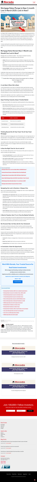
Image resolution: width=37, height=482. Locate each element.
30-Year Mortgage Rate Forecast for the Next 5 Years (13, 294)
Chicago (2, 428)
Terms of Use (9, 474)
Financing (5, 320)
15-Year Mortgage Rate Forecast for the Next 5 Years (13, 296)
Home (29, 474)
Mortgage (9, 320)
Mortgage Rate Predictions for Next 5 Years (11, 306)
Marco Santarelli (8, 443)
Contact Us (2, 436)
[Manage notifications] (35, 480)
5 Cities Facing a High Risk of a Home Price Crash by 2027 (10, 446)
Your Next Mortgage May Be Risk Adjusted (18, 390)
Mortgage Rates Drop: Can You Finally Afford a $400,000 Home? (14, 169)
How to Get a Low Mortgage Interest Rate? (11, 312)
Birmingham (3, 424)
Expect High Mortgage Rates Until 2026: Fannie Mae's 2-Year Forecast (15, 178)
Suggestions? (25, 474)
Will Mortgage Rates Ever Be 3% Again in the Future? (13, 302)
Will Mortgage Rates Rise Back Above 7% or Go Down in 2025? (14, 180)
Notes (2, 435)
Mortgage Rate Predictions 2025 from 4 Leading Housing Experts (15, 290)
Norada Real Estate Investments (7, 2)
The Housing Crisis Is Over (18, 373)
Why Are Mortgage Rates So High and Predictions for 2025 (14, 300)
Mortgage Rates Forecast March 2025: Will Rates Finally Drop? (14, 175)
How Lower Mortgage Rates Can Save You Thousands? (13, 310)
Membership (3, 434)
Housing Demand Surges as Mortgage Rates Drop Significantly (14, 172)
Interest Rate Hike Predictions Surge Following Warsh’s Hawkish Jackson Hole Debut (14, 441)
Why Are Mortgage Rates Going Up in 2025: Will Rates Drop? (14, 298)
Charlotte (2, 427)
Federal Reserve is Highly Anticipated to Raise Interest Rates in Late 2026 (12, 451)
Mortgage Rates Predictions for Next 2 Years (11, 304)
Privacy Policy (14, 474)
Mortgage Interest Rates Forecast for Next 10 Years (12, 183)
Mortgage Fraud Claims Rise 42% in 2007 (18, 356)
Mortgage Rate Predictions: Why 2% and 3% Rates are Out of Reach (15, 308)
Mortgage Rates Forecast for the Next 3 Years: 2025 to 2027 (14, 292)
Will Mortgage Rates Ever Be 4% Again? (10, 314)
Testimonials (20, 474)
